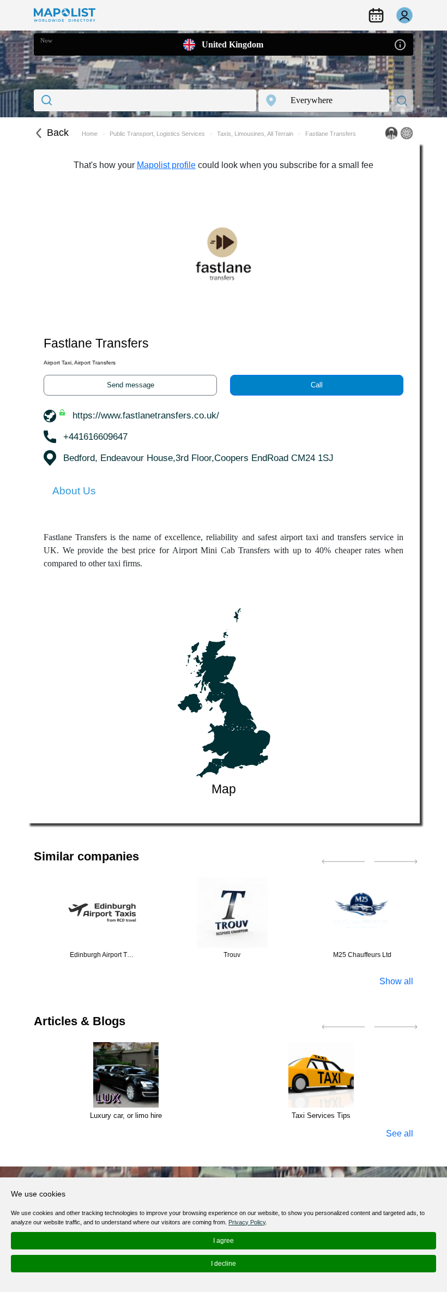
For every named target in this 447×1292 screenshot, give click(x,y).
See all (399, 1133)
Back (58, 132)
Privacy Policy (246, 1222)
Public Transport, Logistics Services (157, 133)
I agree (223, 1241)
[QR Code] (406, 133)
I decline (223, 1263)
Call (317, 385)
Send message (130, 385)
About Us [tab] (74, 491)
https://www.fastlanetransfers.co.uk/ (146, 415)
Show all (396, 981)
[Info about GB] (400, 44)
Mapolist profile (166, 165)
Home (90, 133)
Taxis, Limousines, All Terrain (255, 133)
